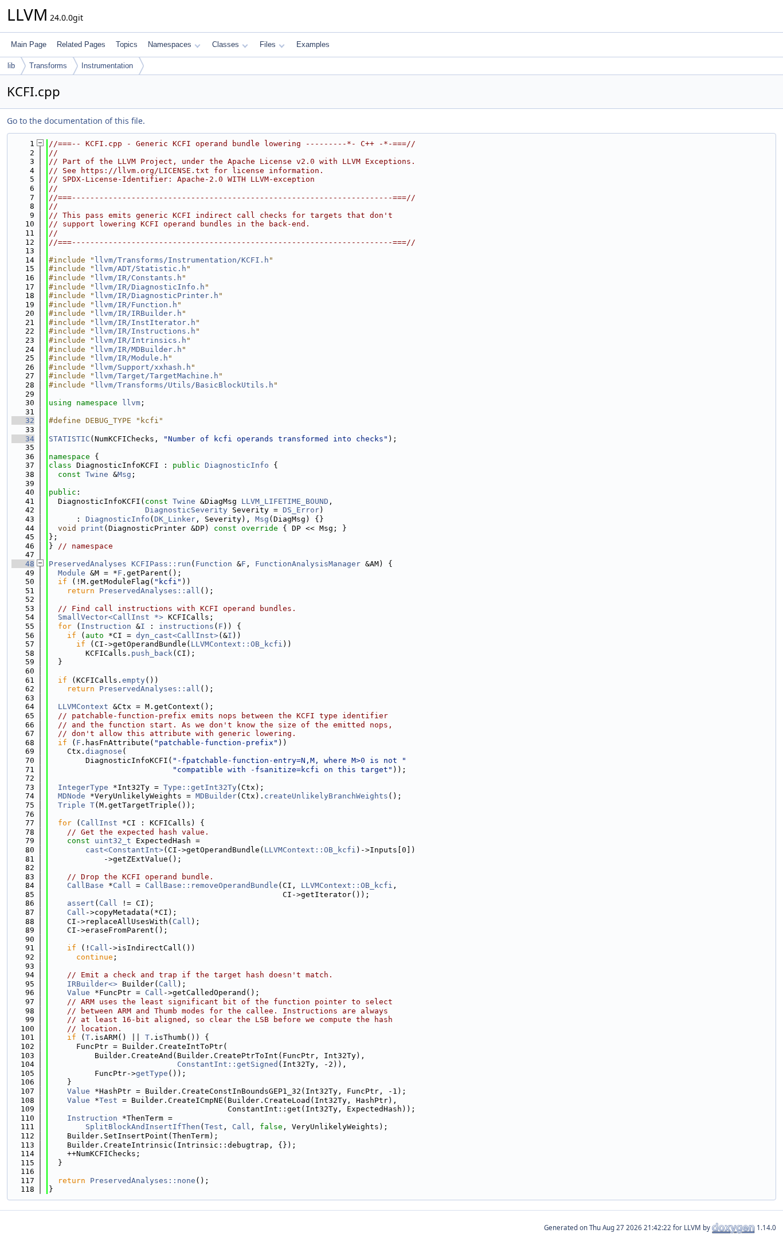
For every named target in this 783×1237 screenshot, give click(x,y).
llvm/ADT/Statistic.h (140, 268)
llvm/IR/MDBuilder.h (138, 349)
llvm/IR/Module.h (131, 358)
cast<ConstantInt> (124, 849)
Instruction (106, 626)
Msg (124, 474)
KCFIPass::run (161, 563)
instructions (186, 626)
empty (133, 680)
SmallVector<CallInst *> (110, 617)
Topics (127, 44)
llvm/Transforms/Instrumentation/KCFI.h (182, 260)
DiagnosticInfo (237, 465)
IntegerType (83, 787)
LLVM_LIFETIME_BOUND (284, 501)
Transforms (48, 65)
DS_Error (301, 510)
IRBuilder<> (92, 984)
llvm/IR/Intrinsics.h (140, 340)
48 (22, 563)
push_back (152, 653)
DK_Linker (174, 519)
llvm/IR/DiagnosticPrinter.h (156, 295)
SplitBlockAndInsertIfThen (142, 1126)
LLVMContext (83, 706)
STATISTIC (69, 438)
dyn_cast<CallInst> (177, 635)
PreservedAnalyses (88, 563)
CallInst (99, 823)
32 (22, 420)
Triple (71, 805)
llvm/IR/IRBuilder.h (138, 313)
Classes (225, 44)
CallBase (85, 885)
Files (268, 44)
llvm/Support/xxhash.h (143, 367)
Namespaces (169, 44)
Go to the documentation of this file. (76, 120)
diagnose (103, 751)
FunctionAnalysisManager (308, 563)
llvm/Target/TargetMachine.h (156, 375)
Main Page (28, 44)
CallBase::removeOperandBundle (211, 885)
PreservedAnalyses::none (142, 1180)
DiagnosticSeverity (186, 510)
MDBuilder (216, 796)
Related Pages (81, 44)
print (92, 528)
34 (22, 438)
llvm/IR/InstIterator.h (145, 322)
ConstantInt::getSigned (227, 1064)
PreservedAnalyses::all (149, 590)
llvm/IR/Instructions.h (145, 331)
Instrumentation (107, 65)
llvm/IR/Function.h (136, 304)
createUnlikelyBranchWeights (326, 796)
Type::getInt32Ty (200, 787)
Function (213, 563)
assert (81, 903)
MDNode (71, 796)
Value (78, 992)
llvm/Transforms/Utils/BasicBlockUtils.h (184, 385)
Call (122, 885)
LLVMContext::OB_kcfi (237, 644)
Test (108, 1100)
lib (11, 65)
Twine (96, 474)
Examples (313, 44)
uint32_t (113, 840)
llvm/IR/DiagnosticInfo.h (150, 287)
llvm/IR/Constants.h (138, 277)
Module (71, 573)
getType (152, 1073)
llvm (131, 402)
